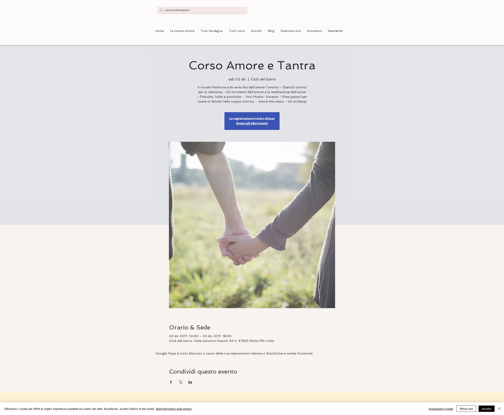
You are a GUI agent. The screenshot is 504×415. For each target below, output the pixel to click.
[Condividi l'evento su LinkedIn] (190, 382)
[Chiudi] (499, 409)
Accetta (486, 409)
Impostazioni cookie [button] (441, 409)
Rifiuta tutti (466, 409)
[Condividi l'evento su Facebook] (171, 382)
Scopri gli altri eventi (252, 123)
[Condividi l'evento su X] (181, 382)
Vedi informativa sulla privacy (174, 409)
